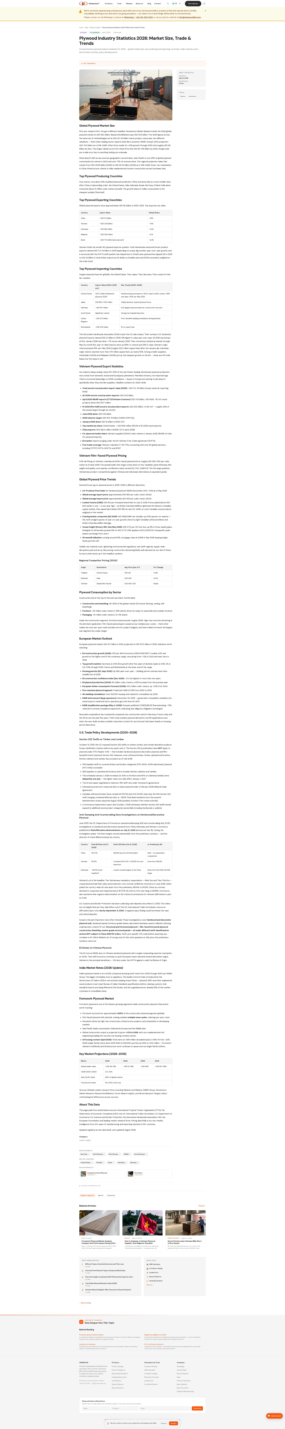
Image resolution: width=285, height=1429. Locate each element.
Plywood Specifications (120, 1374)
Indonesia (122, 1163)
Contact (157, 4)
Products (108, 4)
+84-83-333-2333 (144, 17)
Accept (173, 1423)
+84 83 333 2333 (84, 1383)
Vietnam (100, 1163)
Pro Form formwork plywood (153, 1344)
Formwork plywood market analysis (91, 1335)
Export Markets (182, 1384)
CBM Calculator (153, 1264)
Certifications (116, 1381)
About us (139, 4)
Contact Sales (182, 1370)
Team (178, 1377)
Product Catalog (117, 1366)
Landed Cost (152, 1273)
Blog (149, 4)
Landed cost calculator (87, 1344)
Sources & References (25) (90, 1185)
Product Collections (183, 1381)
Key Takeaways (88, 63)
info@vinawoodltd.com (190, 17)
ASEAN (127, 1154)
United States (87, 1163)
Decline (163, 1423)
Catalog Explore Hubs (119, 1377)
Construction (111, 1195)
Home (81, 27)
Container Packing (150, 1366)
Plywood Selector (154, 1277)
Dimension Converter (151, 1377)
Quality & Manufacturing (185, 1391)
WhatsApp (129, 17)
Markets (129, 4)
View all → (202, 1206)
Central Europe (140, 1154)
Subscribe (197, 1408)
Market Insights (95, 27)
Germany (134, 1163)
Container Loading (154, 1268)
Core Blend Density (151, 1384)
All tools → (150, 1285)
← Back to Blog (85, 1303)
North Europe (114, 1154)
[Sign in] (204, 3)
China (111, 1163)
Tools (119, 4)
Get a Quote (193, 4)
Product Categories (118, 1370)
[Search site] (168, 4)
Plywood (100, 1195)
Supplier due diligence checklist (155, 1335)
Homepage (180, 1366)
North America (99, 1154)
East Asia (85, 1154)
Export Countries (182, 1388)
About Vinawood (182, 1374)
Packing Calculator (155, 1281)
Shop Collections (118, 1388)
